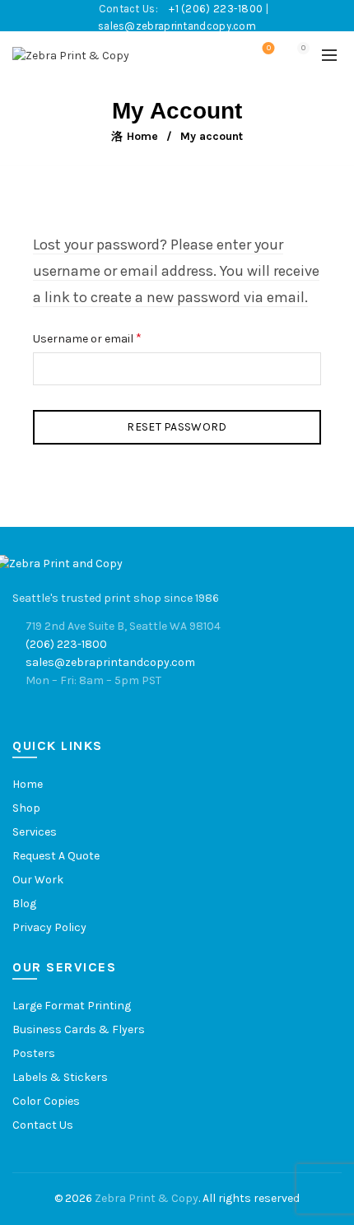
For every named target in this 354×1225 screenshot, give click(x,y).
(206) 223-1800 (66, 644)
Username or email (110, 337)
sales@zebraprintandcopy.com (177, 26)
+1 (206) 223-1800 (217, 8)
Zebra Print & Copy (146, 1198)
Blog (24, 904)
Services (34, 832)
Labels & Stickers (60, 1077)
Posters (33, 1053)
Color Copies (46, 1101)
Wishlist (269, 48)
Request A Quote (56, 856)
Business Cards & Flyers (78, 1029)
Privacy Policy (49, 927)
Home (142, 136)
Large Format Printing (71, 1006)
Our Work (37, 880)
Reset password (176, 427)
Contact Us (42, 1125)
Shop (26, 808)
